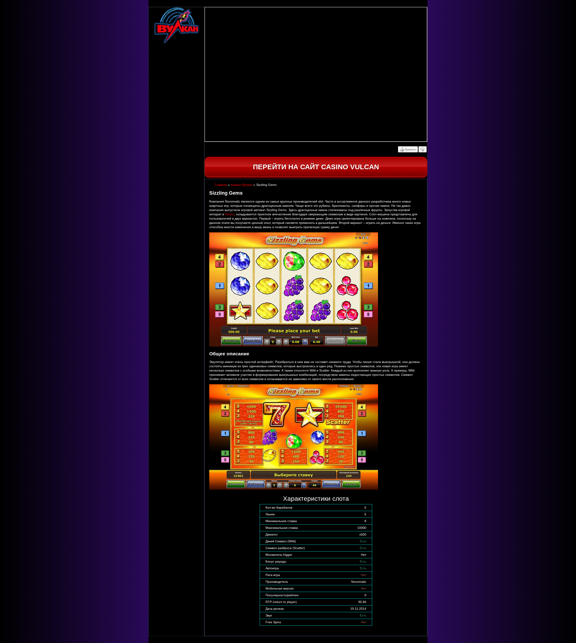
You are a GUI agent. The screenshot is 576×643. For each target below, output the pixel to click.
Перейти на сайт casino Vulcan (316, 167)
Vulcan (229, 214)
